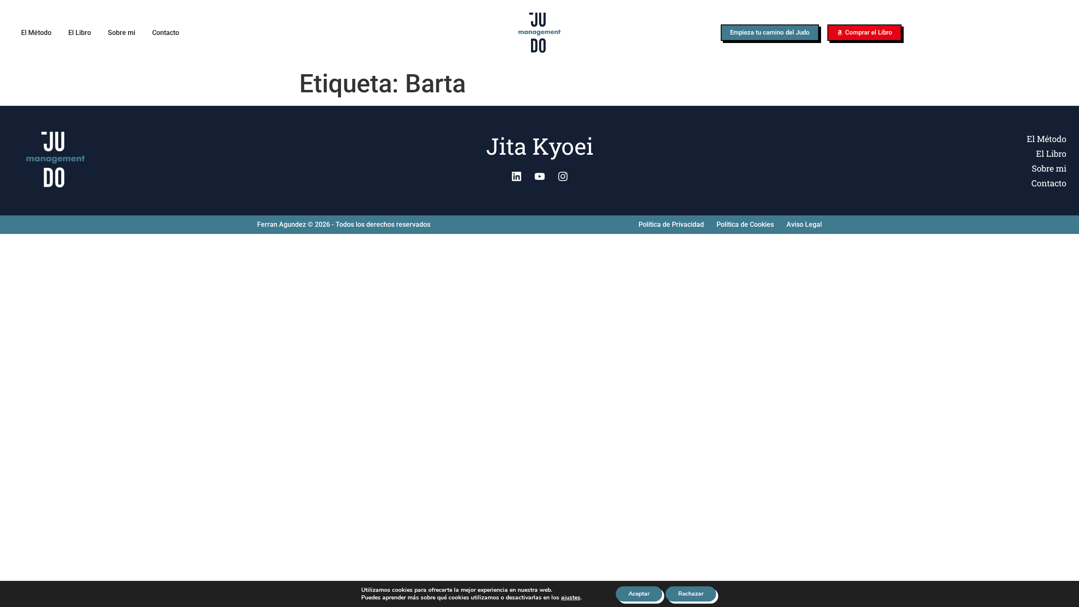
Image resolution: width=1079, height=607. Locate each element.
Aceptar (639, 594)
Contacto (165, 33)
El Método (36, 33)
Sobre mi (121, 33)
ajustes (570, 598)
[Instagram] (562, 176)
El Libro (79, 33)
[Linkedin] (516, 176)
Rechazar (690, 594)
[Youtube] (539, 176)
